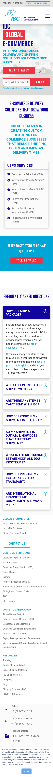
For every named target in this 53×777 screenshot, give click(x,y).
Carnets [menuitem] (6, 577)
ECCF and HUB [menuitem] (10, 562)
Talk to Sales (19, 70)
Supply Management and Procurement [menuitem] (21, 638)
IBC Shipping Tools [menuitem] (12, 674)
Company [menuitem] (7, 679)
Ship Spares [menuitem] (9, 601)
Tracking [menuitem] (7, 660)
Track (40, 82)
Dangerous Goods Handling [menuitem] (16, 624)
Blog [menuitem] (5, 684)
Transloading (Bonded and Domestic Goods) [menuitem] (24, 586)
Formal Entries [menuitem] (10, 572)
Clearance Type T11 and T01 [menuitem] (17, 557)
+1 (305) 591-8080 (21, 723)
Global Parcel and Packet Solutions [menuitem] (20, 523)
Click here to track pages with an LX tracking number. (24, 88)
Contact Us (17, 544)
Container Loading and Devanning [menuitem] (19, 628)
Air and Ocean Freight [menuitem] (13, 614)
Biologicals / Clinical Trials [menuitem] (16, 591)
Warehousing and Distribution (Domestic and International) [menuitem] (25, 645)
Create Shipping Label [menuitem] (14, 665)
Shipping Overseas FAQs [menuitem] (15, 689)
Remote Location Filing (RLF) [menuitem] (17, 581)
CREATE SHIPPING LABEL (38, 3)
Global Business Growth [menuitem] (14, 533)
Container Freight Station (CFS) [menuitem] (18, 567)
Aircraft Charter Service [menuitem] (14, 633)
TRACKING (18, 3)
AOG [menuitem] (5, 596)
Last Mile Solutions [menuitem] (12, 528)
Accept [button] (26, 771)
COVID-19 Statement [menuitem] (13, 694)
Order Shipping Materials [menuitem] (15, 670)
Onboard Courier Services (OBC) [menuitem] (18, 619)
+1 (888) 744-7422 (21, 711)
